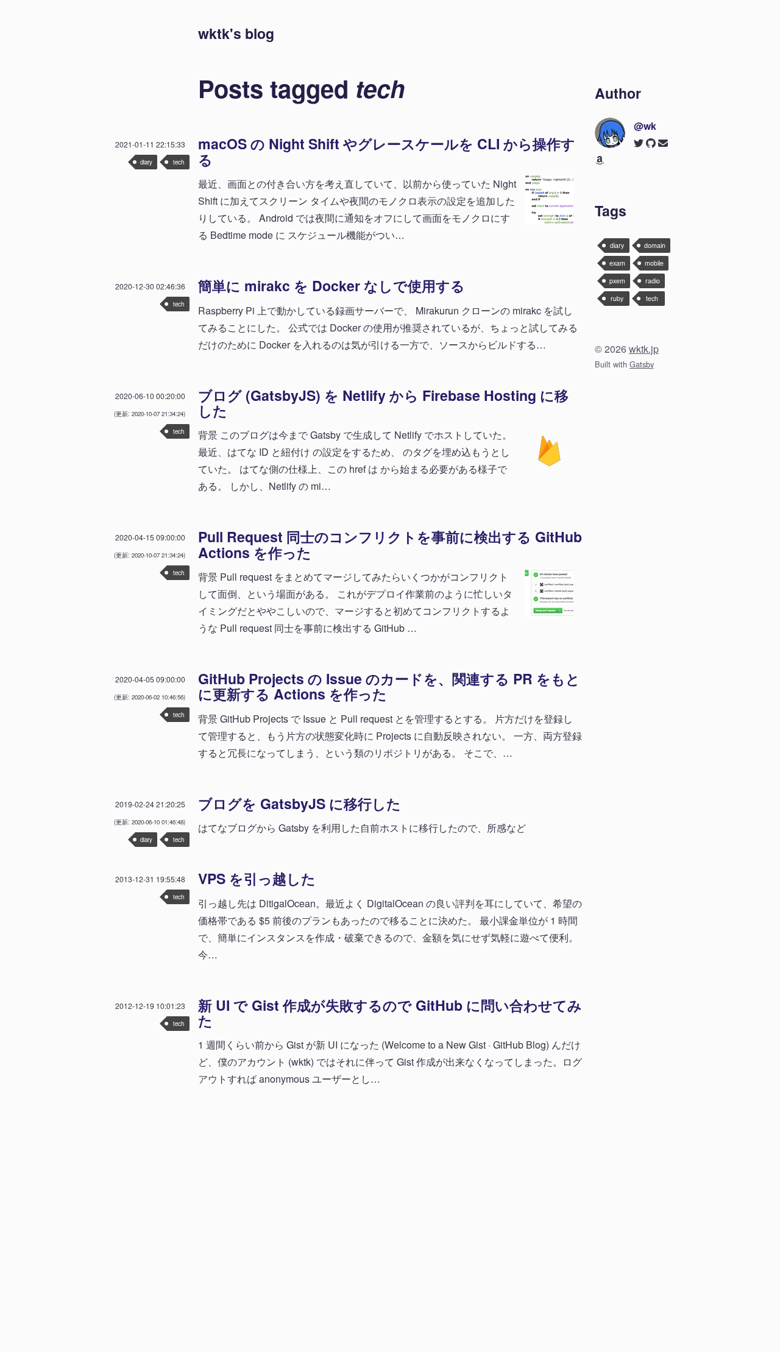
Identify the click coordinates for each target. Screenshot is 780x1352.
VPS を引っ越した (257, 878)
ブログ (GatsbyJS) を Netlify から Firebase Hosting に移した (383, 402)
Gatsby (641, 364)
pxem (617, 280)
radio (652, 280)
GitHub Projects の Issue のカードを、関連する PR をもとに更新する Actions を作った (389, 686)
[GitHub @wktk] (651, 143)
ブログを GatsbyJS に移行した (299, 803)
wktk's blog (236, 33)
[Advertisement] (390, 1190)
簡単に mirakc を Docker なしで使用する (331, 285)
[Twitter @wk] (639, 143)
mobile (654, 262)
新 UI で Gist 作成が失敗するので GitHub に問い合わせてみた (390, 1012)
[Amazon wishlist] (599, 160)
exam (617, 262)
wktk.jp (644, 349)
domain (654, 245)
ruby (617, 298)
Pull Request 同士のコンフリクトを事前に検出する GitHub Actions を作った (390, 544)
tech (178, 162)
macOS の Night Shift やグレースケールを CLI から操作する (386, 151)
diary (146, 162)
